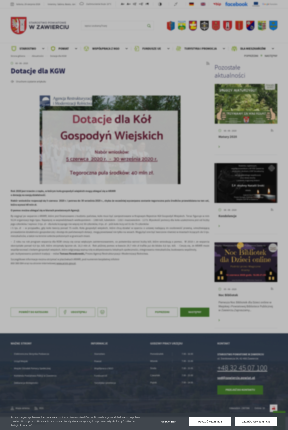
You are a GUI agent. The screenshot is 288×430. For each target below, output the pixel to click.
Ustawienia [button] (168, 421)
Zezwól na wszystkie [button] (256, 421)
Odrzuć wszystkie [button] (210, 421)
